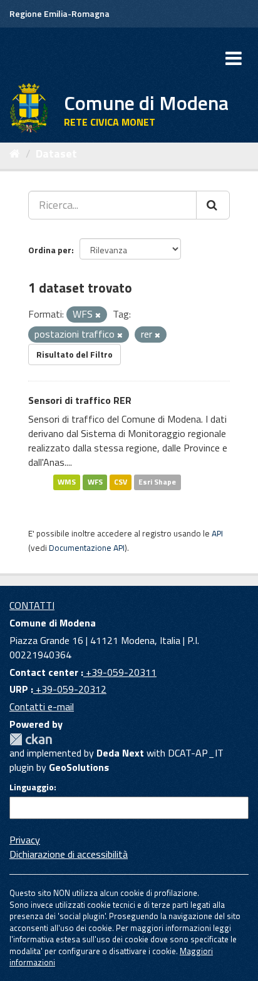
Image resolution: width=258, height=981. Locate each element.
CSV (120, 482)
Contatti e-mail (41, 706)
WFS (95, 482)
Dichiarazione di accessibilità (68, 854)
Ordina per (49, 249)
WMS (67, 482)
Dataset (56, 153)
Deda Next (120, 752)
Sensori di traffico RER (80, 400)
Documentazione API (87, 547)
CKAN (30, 739)
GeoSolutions (79, 767)
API (217, 533)
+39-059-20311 (120, 672)
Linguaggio (31, 787)
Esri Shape (157, 482)
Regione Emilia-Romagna (59, 13)
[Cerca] (213, 205)
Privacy (24, 839)
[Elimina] (98, 315)
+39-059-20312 (69, 689)
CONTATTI (31, 605)
